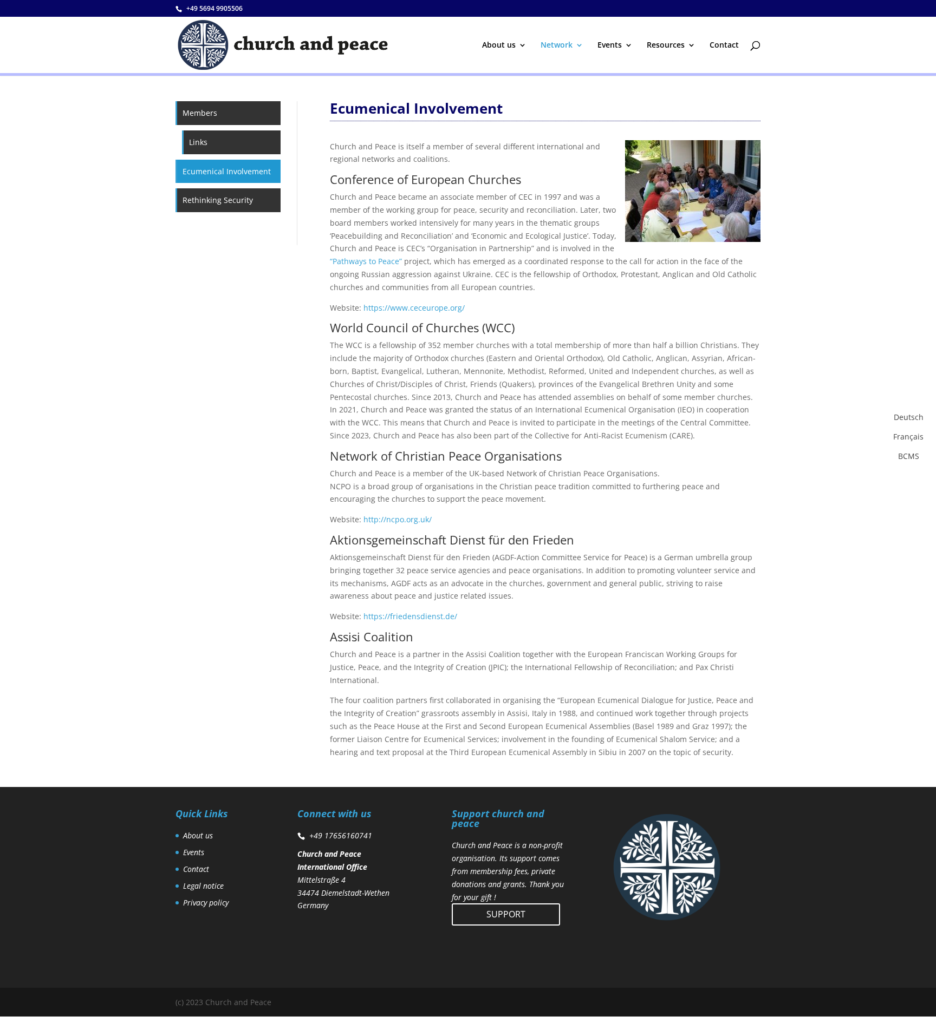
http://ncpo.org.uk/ (397, 519)
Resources (666, 45)
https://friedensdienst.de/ (410, 616)
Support (505, 914)
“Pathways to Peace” (366, 261)
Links (198, 142)
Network (557, 45)
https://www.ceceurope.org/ (414, 308)
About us (499, 45)
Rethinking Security (218, 200)
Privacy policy (206, 902)
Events (609, 45)
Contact (724, 45)
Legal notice (203, 886)
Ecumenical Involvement (227, 171)
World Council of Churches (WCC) (422, 327)
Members (200, 113)
